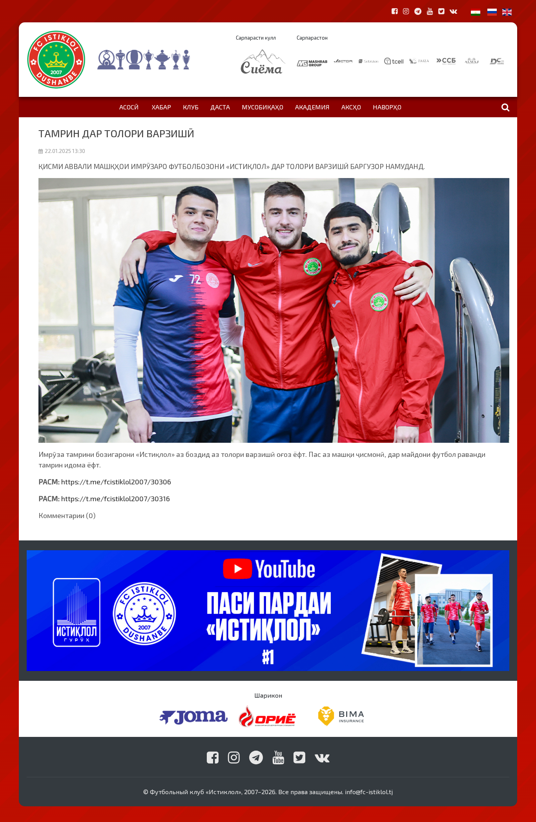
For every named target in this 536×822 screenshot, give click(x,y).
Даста (220, 107)
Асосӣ (129, 107)
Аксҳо (351, 107)
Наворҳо (387, 107)
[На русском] (492, 11)
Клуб (191, 107)
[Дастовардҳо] (159, 59)
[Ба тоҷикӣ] (475, 11)
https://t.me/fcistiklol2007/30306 (116, 481)
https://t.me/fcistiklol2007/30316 (115, 498)
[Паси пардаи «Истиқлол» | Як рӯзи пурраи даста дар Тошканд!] (268, 609)
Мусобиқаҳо (262, 107)
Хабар (161, 107)
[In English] (507, 11)
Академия (312, 107)
